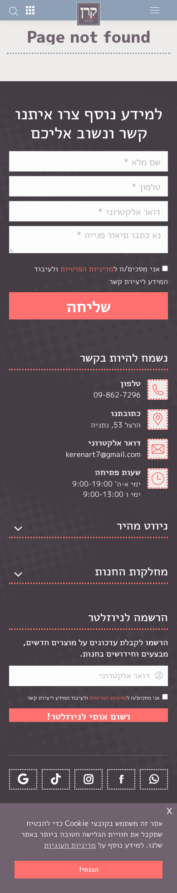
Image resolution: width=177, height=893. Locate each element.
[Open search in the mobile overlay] (13, 10)
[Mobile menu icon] (154, 10)
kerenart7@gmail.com (103, 454)
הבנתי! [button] (88, 869)
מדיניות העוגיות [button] (70, 845)
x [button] (169, 809)
